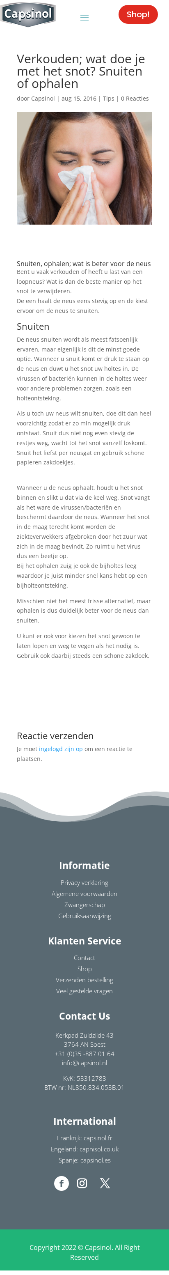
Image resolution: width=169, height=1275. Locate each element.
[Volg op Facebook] (61, 1183)
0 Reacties (135, 98)
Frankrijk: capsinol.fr (84, 1138)
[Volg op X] (105, 1183)
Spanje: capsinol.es (85, 1160)
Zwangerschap (84, 905)
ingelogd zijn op (61, 749)
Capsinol (43, 98)
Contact (84, 957)
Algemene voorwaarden (84, 893)
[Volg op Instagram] (82, 1183)
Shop (85, 969)
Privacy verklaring (84, 882)
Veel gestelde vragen (84, 991)
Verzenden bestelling (84, 980)
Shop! (138, 14)
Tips (108, 98)
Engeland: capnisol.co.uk (85, 1149)
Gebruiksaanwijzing (84, 916)
